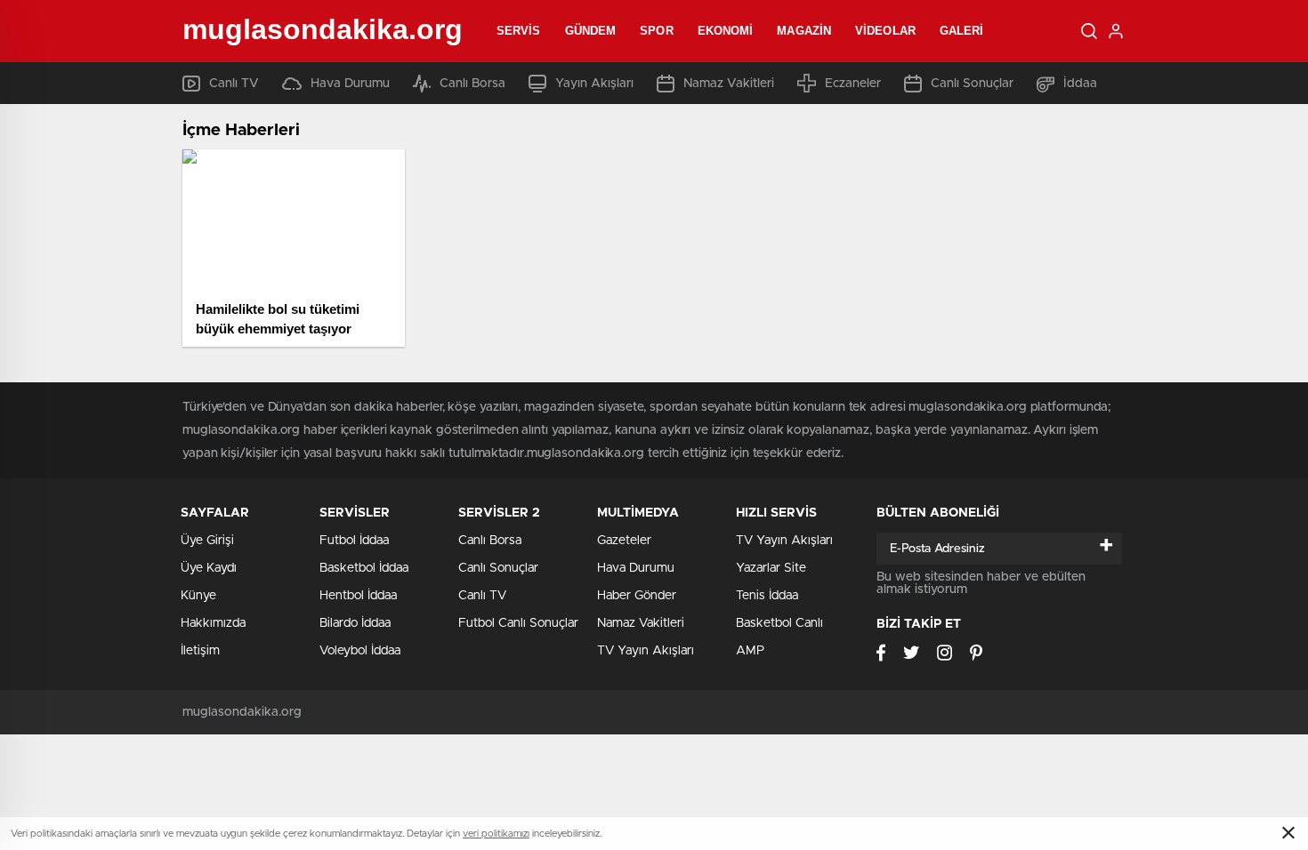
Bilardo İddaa (355, 623)
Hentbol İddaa (358, 595)
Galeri (962, 30)
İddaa (1080, 83)
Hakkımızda (213, 623)
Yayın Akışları (594, 83)
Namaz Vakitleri (728, 83)
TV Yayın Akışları (645, 651)
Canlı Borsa (472, 83)
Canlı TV (234, 83)
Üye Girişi (207, 540)
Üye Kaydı (209, 568)
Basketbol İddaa (363, 568)
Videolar (885, 30)
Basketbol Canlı (779, 623)
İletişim (200, 651)
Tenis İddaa (767, 595)
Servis (519, 30)
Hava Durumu (350, 83)
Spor (656, 30)
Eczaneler (853, 83)
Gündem (591, 30)
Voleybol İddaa (359, 651)
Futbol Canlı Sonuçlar (518, 623)
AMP (750, 651)
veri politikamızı (496, 833)
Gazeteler (624, 540)
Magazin (804, 30)
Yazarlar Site (771, 568)
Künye (198, 595)
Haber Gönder (636, 595)
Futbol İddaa (354, 540)
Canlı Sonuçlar (972, 83)
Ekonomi (726, 30)
